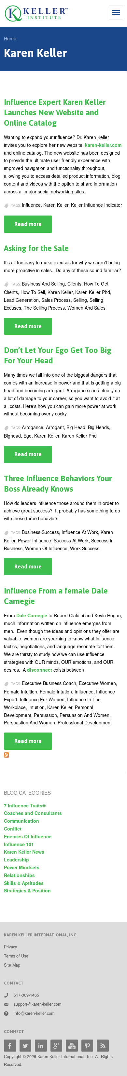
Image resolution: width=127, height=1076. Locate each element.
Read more (33, 227)
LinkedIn (41, 1046)
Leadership (16, 859)
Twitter (26, 1046)
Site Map (12, 965)
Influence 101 (19, 844)
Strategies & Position (27, 890)
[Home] (36, 13)
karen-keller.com (103, 145)
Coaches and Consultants (33, 813)
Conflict (12, 828)
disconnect (39, 669)
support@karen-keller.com (37, 1004)
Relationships (19, 875)
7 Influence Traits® (25, 805)
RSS (103, 1046)
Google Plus (56, 1046)
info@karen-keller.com (34, 1013)
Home (10, 38)
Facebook (10, 1046)
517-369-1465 (26, 995)
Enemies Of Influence (27, 836)
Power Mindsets (21, 867)
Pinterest (87, 1046)
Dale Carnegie (31, 615)
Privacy (10, 947)
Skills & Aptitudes (24, 883)
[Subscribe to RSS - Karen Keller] (6, 753)
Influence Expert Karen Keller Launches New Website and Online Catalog (55, 112)
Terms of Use (16, 956)
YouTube (72, 1046)
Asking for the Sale (36, 248)
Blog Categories (27, 792)
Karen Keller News (24, 851)
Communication (21, 820)
